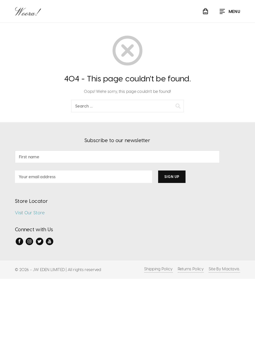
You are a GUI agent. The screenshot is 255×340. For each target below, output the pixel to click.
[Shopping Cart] (205, 11)
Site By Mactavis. (224, 268)
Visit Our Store (30, 212)
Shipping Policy (158, 268)
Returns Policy (191, 268)
